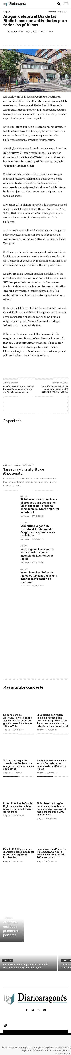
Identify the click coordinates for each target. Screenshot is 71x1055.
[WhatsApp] (39, 39)
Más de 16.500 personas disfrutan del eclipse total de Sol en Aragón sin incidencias (18, 853)
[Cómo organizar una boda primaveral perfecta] (12, 923)
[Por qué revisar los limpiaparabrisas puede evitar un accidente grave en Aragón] (28, 957)
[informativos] (5, 31)
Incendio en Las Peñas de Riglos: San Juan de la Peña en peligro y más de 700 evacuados (51, 853)
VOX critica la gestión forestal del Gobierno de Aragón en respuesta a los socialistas (37, 530)
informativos (17, 32)
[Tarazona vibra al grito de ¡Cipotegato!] (31, 443)
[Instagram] (33, 1010)
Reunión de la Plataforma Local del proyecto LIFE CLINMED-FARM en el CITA (55, 389)
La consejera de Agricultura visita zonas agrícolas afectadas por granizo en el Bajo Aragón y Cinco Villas (18, 720)
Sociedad (8, 960)
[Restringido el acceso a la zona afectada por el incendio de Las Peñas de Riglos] (10, 552)
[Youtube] (44, 1010)
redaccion (16, 465)
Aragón (6, 12)
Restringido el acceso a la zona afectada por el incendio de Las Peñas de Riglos (37, 554)
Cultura (6, 465)
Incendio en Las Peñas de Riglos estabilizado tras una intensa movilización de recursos (38, 577)
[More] (47, 39)
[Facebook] (17, 39)
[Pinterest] (32, 39)
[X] (24, 39)
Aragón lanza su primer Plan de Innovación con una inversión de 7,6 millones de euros (18, 389)
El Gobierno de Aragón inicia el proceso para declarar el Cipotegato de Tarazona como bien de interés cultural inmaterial (39, 506)
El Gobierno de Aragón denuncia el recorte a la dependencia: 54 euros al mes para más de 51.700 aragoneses (51, 809)
